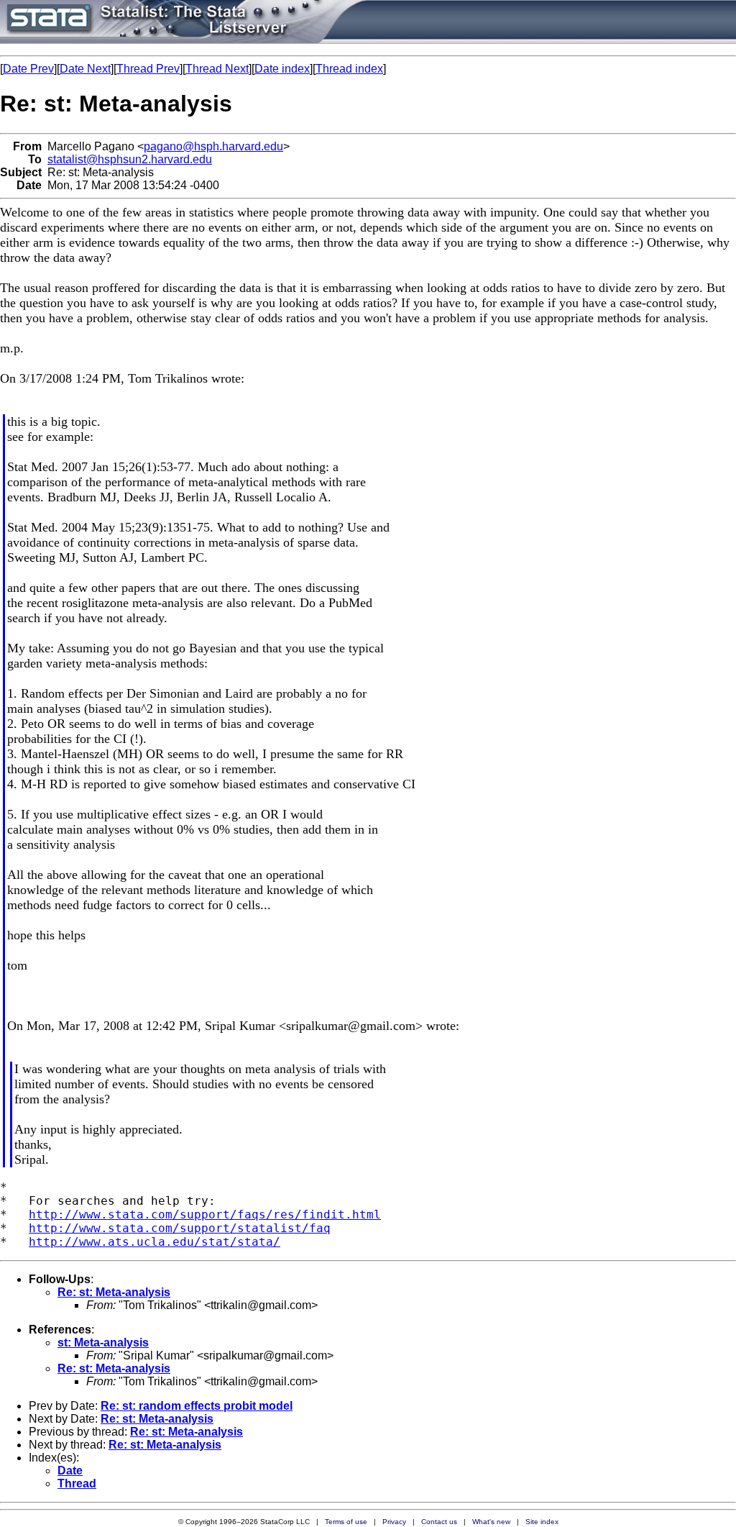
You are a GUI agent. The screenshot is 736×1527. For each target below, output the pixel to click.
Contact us (439, 1522)
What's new (491, 1522)
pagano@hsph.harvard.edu (213, 146)
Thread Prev (148, 69)
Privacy (394, 1522)
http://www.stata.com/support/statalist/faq (180, 1228)
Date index (282, 69)
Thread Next (217, 69)
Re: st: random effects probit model (197, 1406)
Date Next (85, 69)
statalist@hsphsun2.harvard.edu (129, 159)
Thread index (349, 69)
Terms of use (346, 1522)
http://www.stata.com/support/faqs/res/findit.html (205, 1214)
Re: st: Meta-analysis (114, 1292)
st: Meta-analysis (103, 1342)
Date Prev (28, 69)
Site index (541, 1522)
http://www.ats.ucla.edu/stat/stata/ (154, 1242)
